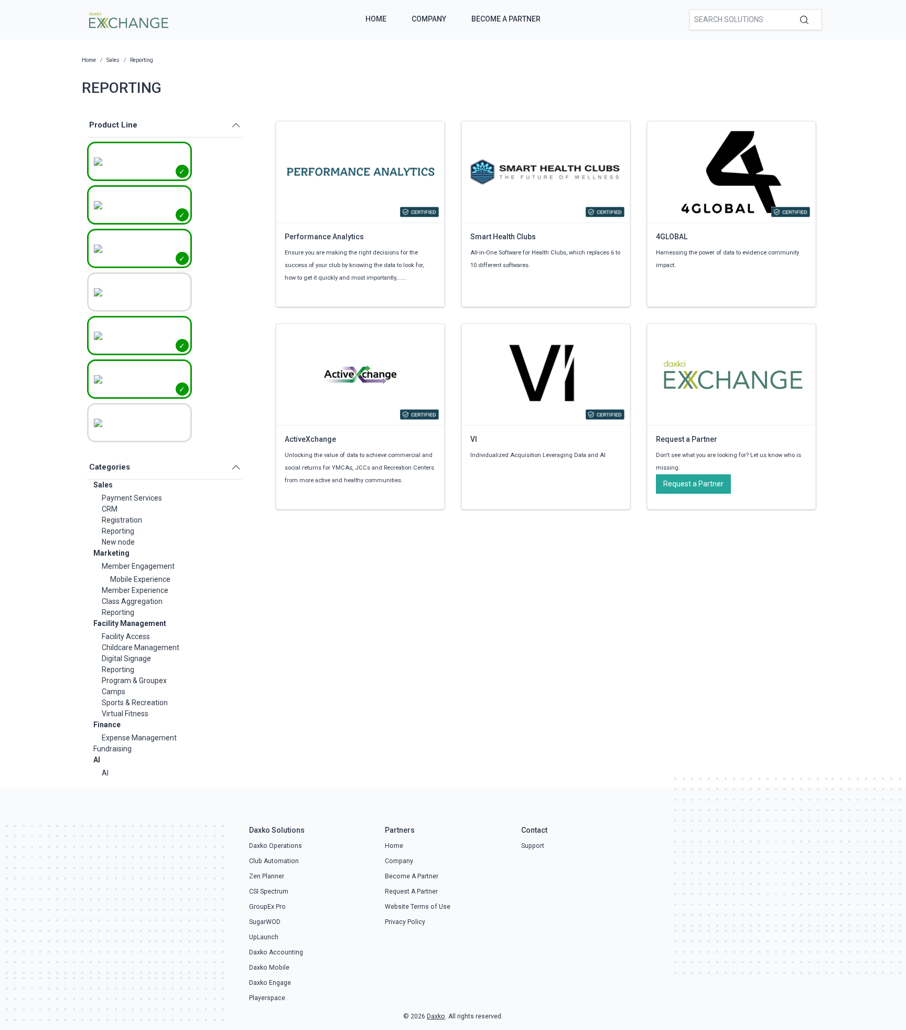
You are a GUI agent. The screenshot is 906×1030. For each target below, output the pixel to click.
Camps (113, 691)
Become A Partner (506, 19)
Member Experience (135, 590)
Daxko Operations (275, 846)
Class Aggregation (132, 601)
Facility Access (126, 636)
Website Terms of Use (417, 906)
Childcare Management (140, 647)
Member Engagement (138, 566)
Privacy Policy (405, 922)
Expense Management (139, 738)
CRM (109, 509)
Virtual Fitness (125, 713)
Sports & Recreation (135, 702)
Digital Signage (126, 658)
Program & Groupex (134, 680)
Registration (122, 520)
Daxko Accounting (276, 952)
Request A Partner (411, 891)
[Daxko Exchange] (127, 19)
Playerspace (267, 998)
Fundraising (112, 749)
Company (429, 19)
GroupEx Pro (267, 906)
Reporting (118, 531)
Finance (107, 724)
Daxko (436, 1016)
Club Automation (274, 861)
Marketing (111, 553)
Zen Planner (266, 876)
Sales (103, 485)
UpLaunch (263, 937)
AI (96, 760)
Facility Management (129, 623)
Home (375, 19)
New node (118, 542)
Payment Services (132, 498)
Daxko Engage (270, 982)
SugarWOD (265, 922)
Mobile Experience (140, 579)
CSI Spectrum (268, 891)
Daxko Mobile (269, 967)
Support (532, 846)
